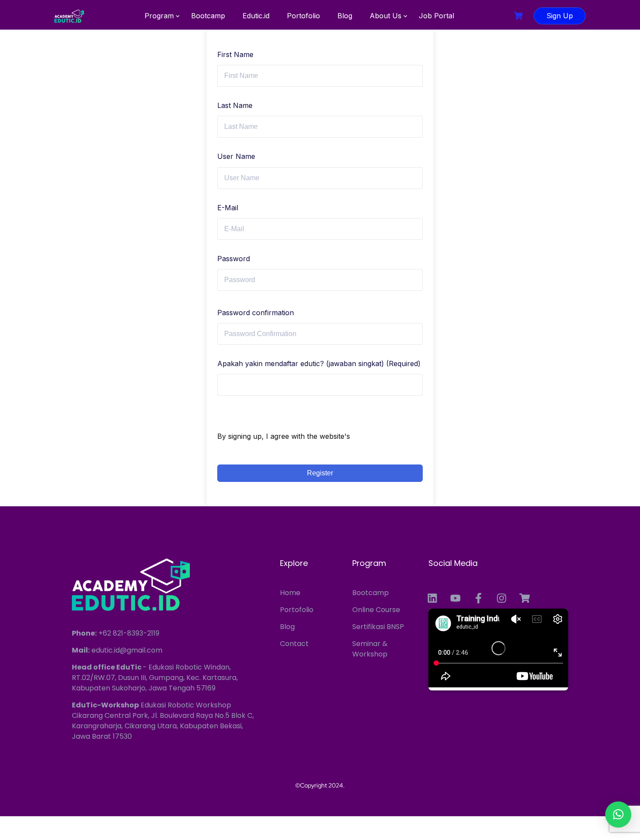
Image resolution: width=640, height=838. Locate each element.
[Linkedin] (432, 598)
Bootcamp (208, 15)
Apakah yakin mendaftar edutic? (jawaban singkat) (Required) (319, 363)
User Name (236, 156)
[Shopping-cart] (524, 598)
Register (320, 473)
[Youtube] (455, 598)
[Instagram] (501, 598)
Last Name (235, 105)
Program (159, 15)
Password (233, 258)
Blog (344, 15)
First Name (235, 54)
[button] (618, 814)
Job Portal (436, 15)
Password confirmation (255, 312)
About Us (385, 15)
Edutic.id (256, 15)
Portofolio (303, 15)
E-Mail (227, 207)
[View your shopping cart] (519, 16)
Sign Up (559, 15)
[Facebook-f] (478, 598)
